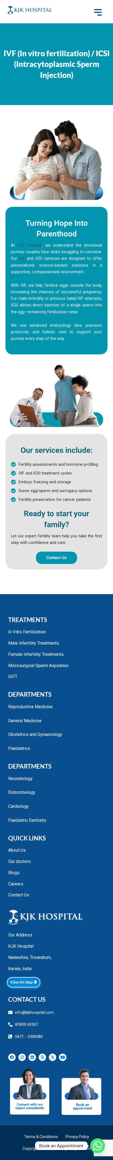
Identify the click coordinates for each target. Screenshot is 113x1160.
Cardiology (18, 806)
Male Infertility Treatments (33, 643)
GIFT (12, 676)
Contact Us (18, 894)
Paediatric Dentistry (27, 820)
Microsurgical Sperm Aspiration (38, 665)
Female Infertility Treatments (36, 654)
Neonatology (20, 778)
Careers (15, 884)
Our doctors (19, 861)
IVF (22, 258)
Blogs (13, 872)
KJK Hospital (30, 245)
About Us (17, 850)
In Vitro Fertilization (27, 631)
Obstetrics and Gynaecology (35, 734)
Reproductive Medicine (30, 706)
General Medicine (25, 720)
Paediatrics (19, 748)
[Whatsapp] (97, 1145)
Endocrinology (21, 792)
